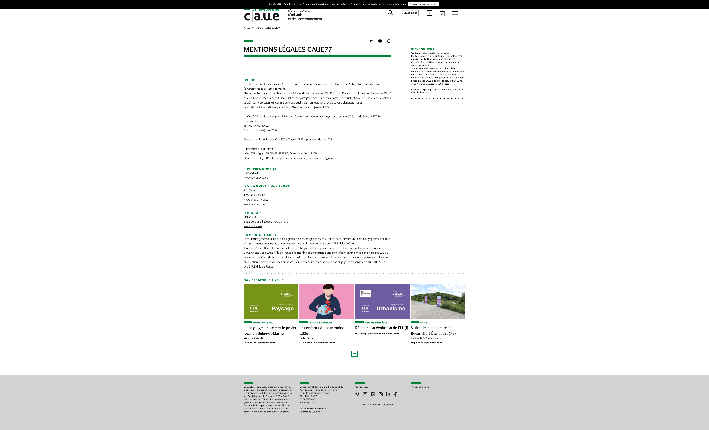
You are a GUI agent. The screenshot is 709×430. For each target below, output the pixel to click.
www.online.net (253, 226)
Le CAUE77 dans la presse (313, 408)
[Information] (429, 13)
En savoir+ (285, 411)
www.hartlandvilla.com (257, 177)
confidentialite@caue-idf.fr (437, 77)
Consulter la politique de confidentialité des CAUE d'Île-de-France (437, 90)
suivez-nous (410, 13)
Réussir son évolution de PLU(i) (381, 327)
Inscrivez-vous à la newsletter (377, 404)
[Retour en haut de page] (699, 420)
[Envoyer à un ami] (372, 41)
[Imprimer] (380, 41)
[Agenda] (442, 13)
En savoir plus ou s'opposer (423, 4)
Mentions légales (420, 387)
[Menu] (455, 13)
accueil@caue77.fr (309, 402)
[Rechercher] (390, 13)
